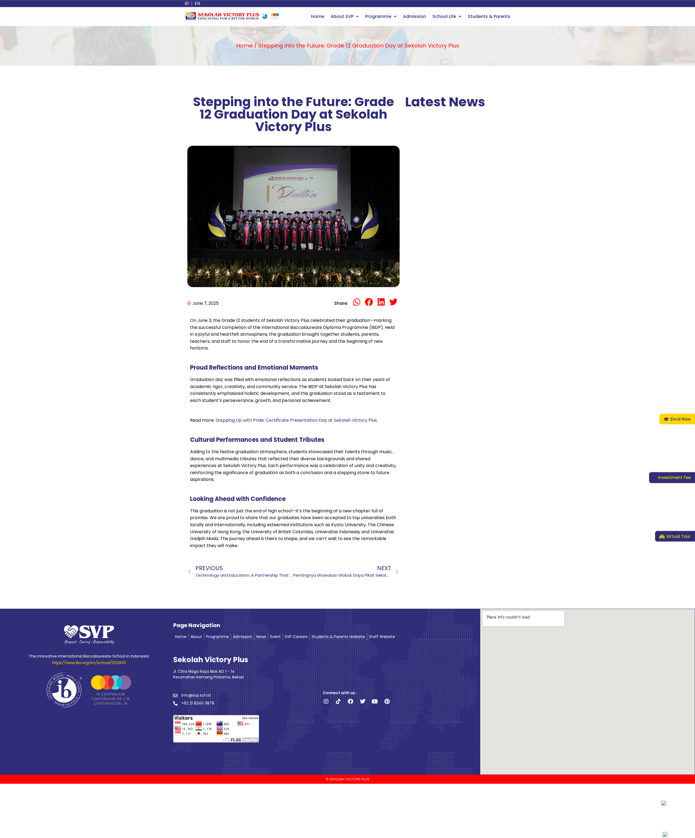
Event (275, 636)
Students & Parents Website (338, 636)
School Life (444, 16)
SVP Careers (296, 636)
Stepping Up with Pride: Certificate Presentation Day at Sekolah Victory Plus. (297, 420)
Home (317, 16)
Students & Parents (489, 16)
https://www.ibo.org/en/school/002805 (89, 662)
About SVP (342, 16)
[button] (345, 16)
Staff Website (382, 636)
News (261, 636)
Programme (378, 16)
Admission (414, 16)
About (196, 636)
